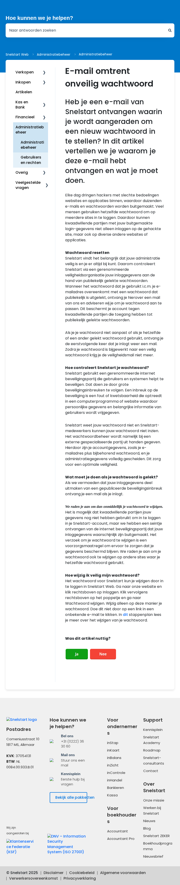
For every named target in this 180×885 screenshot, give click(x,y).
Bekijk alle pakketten (71, 797)
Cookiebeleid (81, 872)
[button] (44, 72)
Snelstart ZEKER (156, 835)
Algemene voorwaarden (123, 872)
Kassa (112, 795)
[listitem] (68, 741)
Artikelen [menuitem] (23, 92)
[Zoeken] (169, 30)
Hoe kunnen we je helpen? (39, 18)
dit (125, 614)
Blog (147, 828)
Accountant (117, 831)
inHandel (114, 780)
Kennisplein (153, 729)
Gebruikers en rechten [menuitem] (31, 160)
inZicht (113, 765)
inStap (112, 742)
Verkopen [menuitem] (24, 72)
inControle (116, 772)
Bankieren (115, 787)
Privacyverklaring (80, 878)
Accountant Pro (121, 838)
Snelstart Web (17, 54)
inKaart (113, 750)
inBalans (114, 757)
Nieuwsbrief (153, 856)
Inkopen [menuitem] (23, 82)
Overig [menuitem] (21, 172)
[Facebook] (13, 784)
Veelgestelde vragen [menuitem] (28, 185)
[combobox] (85, 30)
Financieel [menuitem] (24, 117)
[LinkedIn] (31, 784)
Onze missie (153, 800)
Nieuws (149, 820)
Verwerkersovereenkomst (33, 878)
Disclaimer (54, 872)
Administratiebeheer (53, 54)
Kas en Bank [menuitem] (21, 104)
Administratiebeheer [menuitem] (29, 129)
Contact (150, 770)
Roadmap (152, 750)
